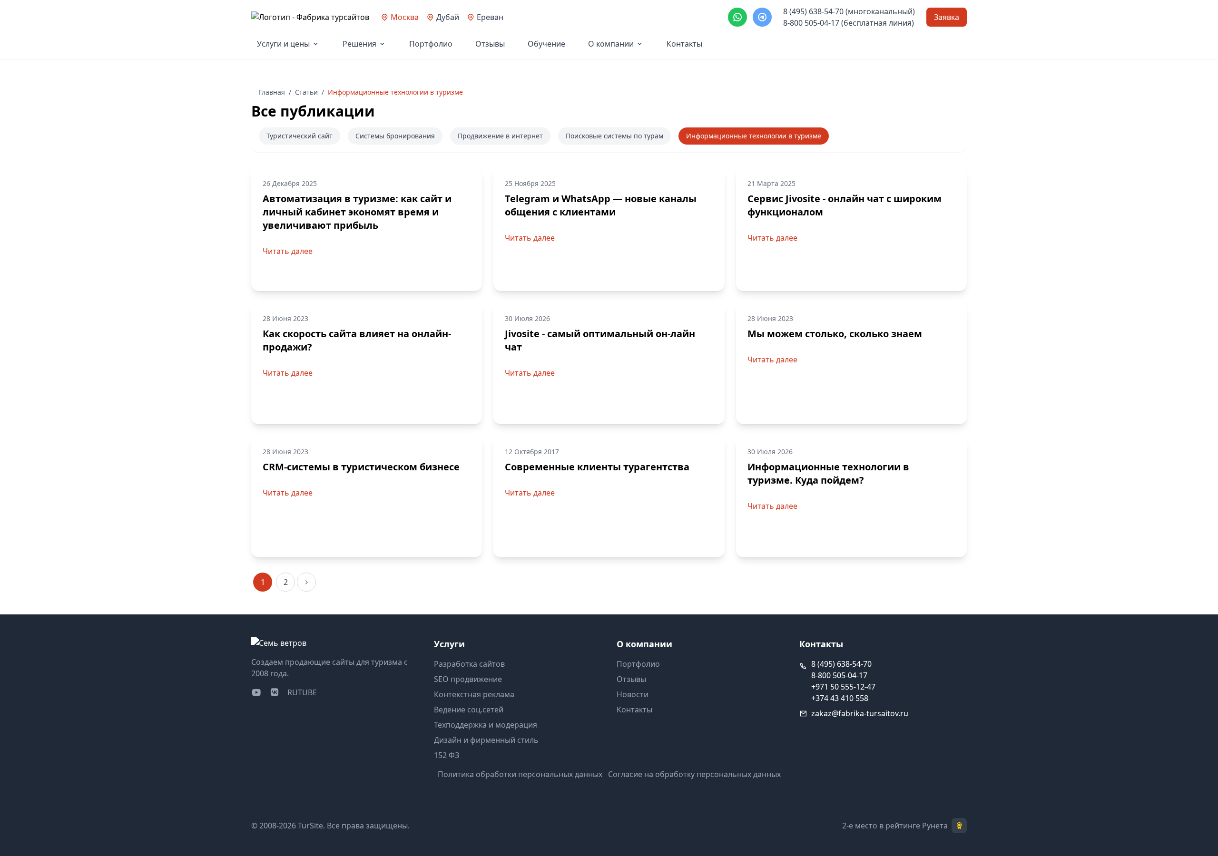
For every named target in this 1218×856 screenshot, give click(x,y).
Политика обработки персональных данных (520, 774)
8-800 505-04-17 (839, 675)
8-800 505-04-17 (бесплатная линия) (848, 23)
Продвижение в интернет (500, 135)
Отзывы (490, 44)
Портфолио (430, 44)
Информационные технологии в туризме (753, 135)
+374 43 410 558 (839, 698)
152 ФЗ (446, 755)
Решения (359, 44)
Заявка (946, 17)
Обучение (546, 44)
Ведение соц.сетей (468, 709)
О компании (611, 44)
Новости (632, 694)
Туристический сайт (299, 135)
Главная (272, 92)
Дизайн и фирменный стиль (486, 740)
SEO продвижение (468, 679)
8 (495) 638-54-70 (841, 664)
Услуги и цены (283, 44)
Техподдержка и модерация (485, 725)
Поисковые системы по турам (614, 135)
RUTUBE (302, 692)
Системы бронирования (395, 135)
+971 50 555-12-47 (843, 686)
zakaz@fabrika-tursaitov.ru (859, 713)
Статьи (306, 92)
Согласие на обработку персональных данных (694, 774)
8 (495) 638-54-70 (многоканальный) (849, 11)
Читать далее (288, 251)
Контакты (684, 44)
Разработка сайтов (469, 664)
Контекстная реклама (474, 694)
